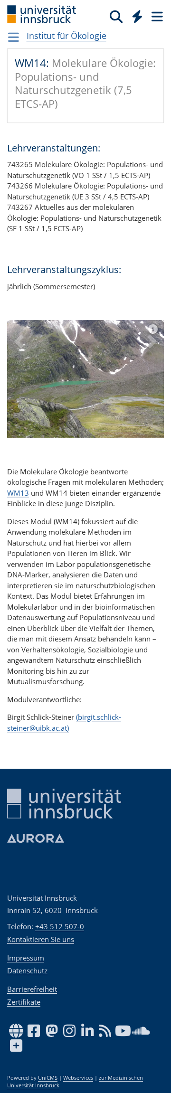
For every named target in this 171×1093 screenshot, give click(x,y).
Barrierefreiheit (32, 989)
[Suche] (116, 16)
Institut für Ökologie (66, 35)
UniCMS (47, 1077)
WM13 (18, 493)
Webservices (78, 1077)
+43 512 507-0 (59, 926)
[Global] (134, 15)
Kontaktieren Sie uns (40, 939)
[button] (19, 386)
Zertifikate (23, 1002)
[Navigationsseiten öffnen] (13, 37)
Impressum (25, 957)
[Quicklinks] (137, 16)
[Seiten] (156, 16)
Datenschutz (27, 970)
